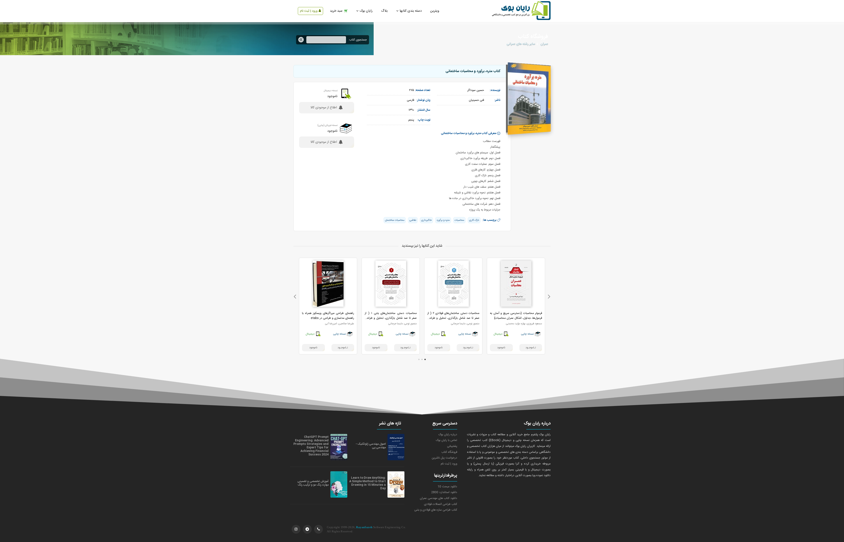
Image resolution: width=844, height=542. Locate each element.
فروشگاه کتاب (449, 452)
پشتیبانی (452, 446)
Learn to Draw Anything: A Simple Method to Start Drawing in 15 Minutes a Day (367, 483)
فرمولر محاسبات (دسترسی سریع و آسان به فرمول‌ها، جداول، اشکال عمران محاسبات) (516, 316)
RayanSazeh (364, 527)
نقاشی (412, 220)
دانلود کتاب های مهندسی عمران (438, 498)
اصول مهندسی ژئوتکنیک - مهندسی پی (371, 446)
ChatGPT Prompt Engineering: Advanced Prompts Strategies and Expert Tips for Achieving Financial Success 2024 (311, 446)
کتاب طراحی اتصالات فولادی (440, 504)
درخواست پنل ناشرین (444, 457)
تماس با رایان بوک (446, 440)
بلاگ (384, 11)
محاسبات (459, 220)
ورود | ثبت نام (309, 11)
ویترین (434, 11)
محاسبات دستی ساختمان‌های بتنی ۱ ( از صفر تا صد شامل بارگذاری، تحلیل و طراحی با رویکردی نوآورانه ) (391, 318)
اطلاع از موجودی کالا (323, 107)
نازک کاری (474, 220)
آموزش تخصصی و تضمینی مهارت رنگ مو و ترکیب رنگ (313, 483)
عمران (544, 44)
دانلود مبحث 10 (447, 486)
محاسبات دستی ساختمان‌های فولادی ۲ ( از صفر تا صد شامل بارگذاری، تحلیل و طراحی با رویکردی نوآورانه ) (453, 318)
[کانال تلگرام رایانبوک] (307, 529)
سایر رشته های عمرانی (520, 44)
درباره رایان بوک (447, 434)
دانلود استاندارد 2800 (444, 492)
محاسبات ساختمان (394, 220)
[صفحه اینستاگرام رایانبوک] (296, 529)
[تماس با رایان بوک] (318, 529)
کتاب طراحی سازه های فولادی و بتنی (435, 510)
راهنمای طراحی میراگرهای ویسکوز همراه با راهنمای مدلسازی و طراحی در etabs (328, 316)
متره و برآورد (443, 220)
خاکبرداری (426, 220)
